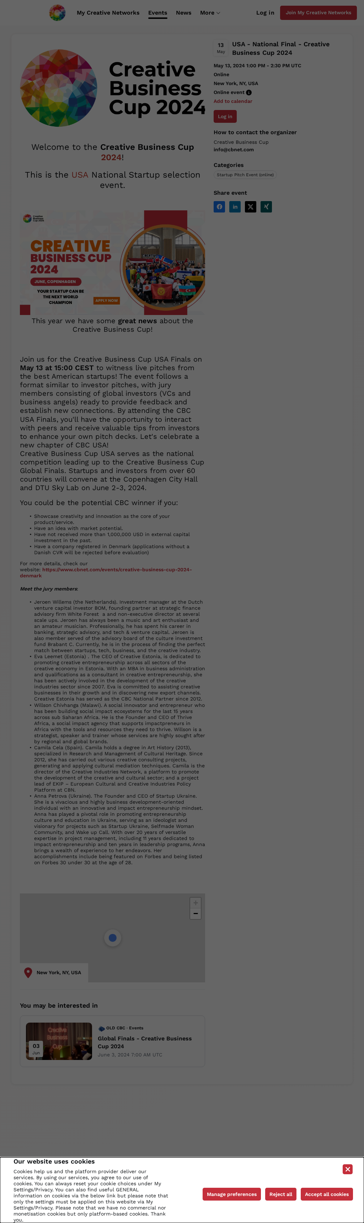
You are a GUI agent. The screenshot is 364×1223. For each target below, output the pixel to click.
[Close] (348, 1169)
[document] (182, 1190)
